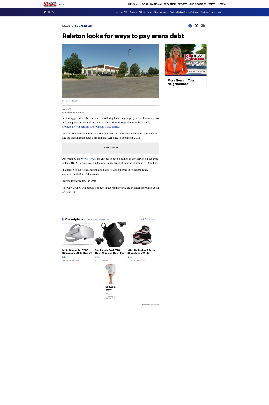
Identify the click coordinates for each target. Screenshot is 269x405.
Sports (182, 4)
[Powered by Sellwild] (155, 305)
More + (221, 12)
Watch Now (216, 4)
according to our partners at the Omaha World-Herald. (91, 126)
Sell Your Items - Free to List (96, 220)
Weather (170, 4)
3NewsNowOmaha (54, 12)
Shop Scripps (198, 4)
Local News (83, 25)
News (66, 25)
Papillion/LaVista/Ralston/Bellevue (184, 12)
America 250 (121, 12)
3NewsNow (46, 12)
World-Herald (88, 158)
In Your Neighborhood (157, 12)
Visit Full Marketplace (150, 219)
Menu (132, 4)
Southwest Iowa (207, 12)
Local (144, 4)
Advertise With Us (137, 12)
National (156, 4)
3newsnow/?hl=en (50, 12)
